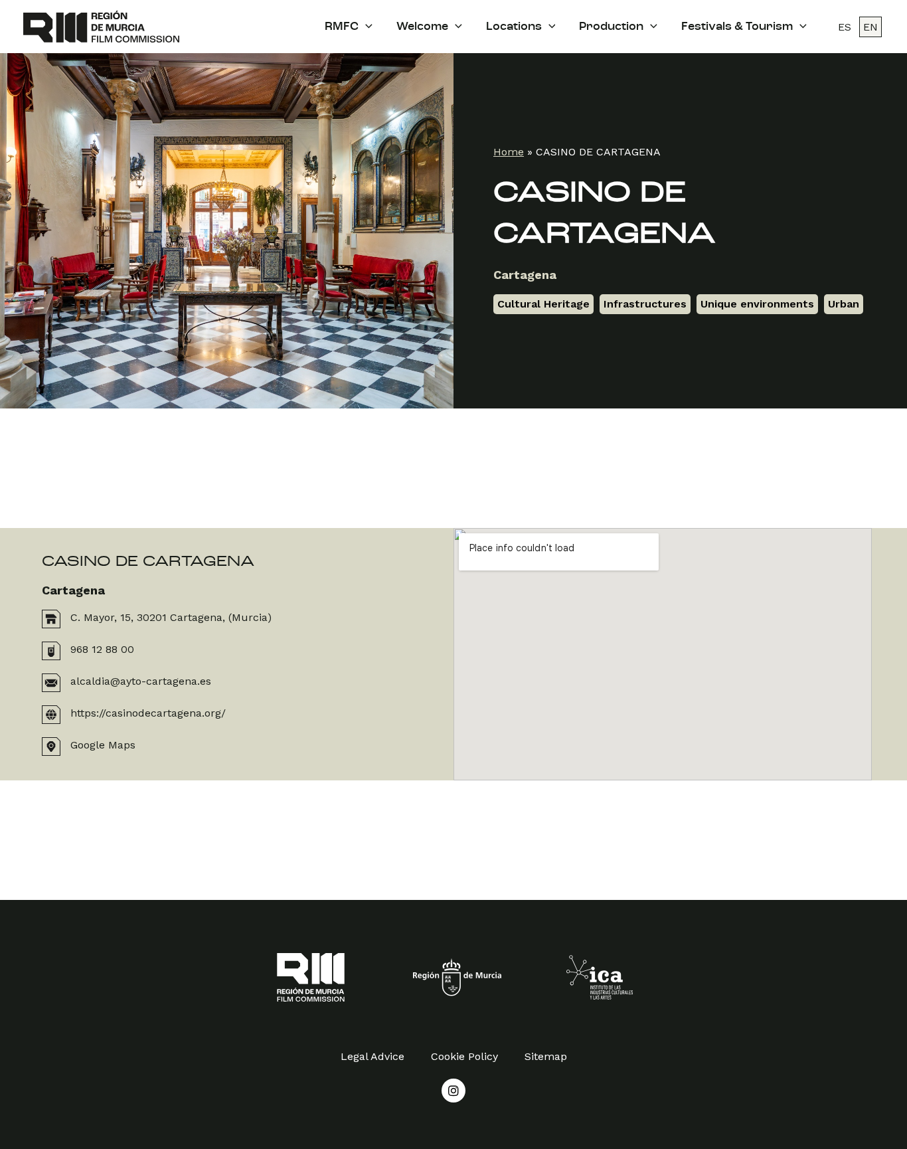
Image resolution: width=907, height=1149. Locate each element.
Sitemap (546, 1056)
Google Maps (102, 745)
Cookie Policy (464, 1056)
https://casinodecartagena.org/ (148, 713)
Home (508, 151)
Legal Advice (372, 1056)
